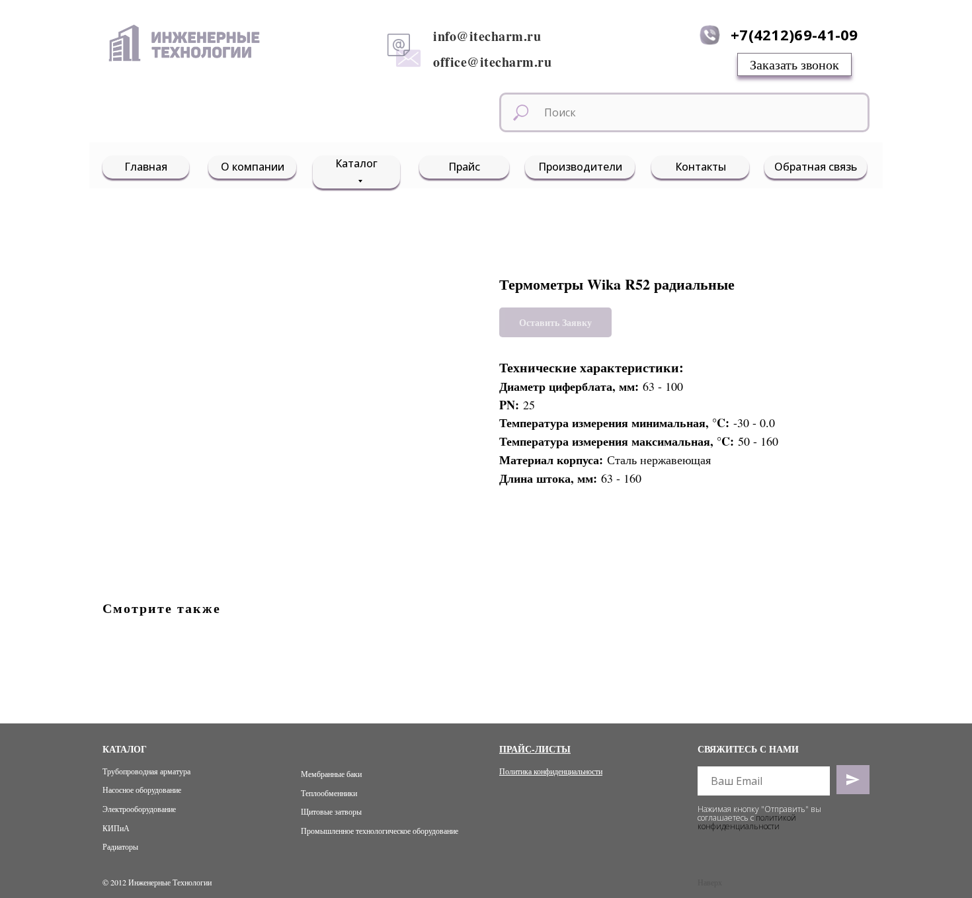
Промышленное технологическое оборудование (379, 830)
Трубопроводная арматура (146, 771)
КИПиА (116, 828)
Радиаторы (120, 846)
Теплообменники (329, 793)
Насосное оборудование (141, 789)
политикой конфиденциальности (747, 822)
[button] (794, 64)
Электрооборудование (139, 808)
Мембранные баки (331, 773)
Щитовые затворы (331, 811)
